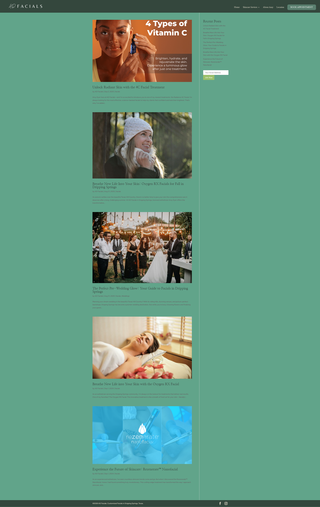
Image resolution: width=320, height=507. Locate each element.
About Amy (268, 7)
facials (117, 92)
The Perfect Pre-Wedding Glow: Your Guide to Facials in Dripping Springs (214, 45)
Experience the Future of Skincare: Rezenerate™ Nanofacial (135, 469)
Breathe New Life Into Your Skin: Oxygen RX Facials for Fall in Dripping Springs (214, 36)
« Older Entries (98, 496)
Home (237, 7)
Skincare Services (250, 7)
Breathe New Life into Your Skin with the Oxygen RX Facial (135, 384)
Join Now (208, 77)
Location (280, 7)
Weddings (126, 296)
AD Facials (99, 92)
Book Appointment (301, 7)
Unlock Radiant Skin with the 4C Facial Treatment (128, 87)
